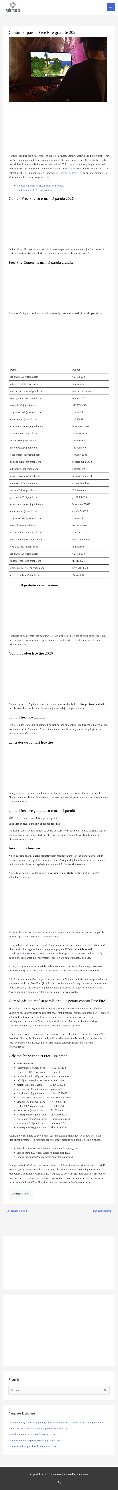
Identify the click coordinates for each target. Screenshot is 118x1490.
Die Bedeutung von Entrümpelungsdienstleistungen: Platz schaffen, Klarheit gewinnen (55, 1422)
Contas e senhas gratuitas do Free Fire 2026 (32, 1446)
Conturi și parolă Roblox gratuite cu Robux (40, 185)
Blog (59, 1482)
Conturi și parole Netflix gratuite (34, 189)
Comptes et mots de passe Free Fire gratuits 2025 (35, 1440)
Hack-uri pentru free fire (72, 172)
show (26, 1194)
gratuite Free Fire (27, 953)
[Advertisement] (59, 1262)
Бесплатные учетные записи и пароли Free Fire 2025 (37, 1428)
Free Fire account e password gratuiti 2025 (31, 1434)
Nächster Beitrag (104, 1210)
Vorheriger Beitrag (15, 1210)
